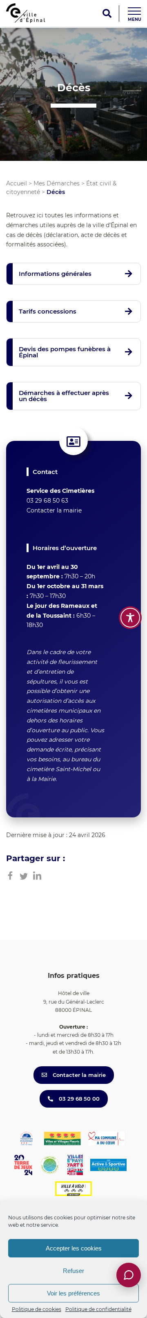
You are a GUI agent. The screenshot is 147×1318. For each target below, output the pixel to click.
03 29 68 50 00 (78, 1098)
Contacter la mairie (54, 510)
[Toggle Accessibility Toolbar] (130, 617)
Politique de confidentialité (98, 1309)
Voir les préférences (73, 1293)
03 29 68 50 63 (47, 500)
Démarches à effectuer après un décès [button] (64, 396)
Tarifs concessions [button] (47, 311)
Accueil (16, 183)
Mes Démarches (56, 183)
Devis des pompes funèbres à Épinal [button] (65, 352)
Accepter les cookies (74, 1248)
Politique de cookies (36, 1309)
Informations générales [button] (55, 274)
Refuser (73, 1270)
